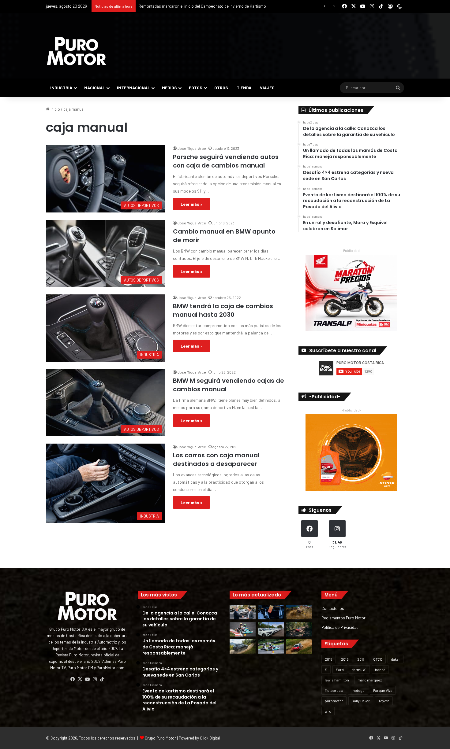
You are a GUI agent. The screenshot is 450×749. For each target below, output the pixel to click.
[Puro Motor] (76, 51)
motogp (358, 690)
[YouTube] (87, 679)
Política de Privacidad (339, 627)
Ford (340, 669)
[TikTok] (102, 679)
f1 (326, 669)
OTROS (221, 87)
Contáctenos (332, 608)
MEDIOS (169, 87)
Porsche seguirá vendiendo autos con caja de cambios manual (226, 161)
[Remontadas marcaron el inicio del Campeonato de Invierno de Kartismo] (271, 646)
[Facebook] (72, 679)
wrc (328, 711)
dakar (395, 659)
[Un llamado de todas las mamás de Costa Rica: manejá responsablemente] (271, 612)
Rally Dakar (361, 701)
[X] (80, 679)
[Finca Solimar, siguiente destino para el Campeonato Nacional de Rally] (299, 646)
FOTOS (195, 87)
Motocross (334, 690)
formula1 (359, 669)
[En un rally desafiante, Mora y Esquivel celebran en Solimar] (299, 629)
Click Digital (210, 738)
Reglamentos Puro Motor (343, 617)
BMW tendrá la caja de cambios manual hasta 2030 (223, 310)
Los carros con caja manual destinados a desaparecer (216, 459)
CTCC (377, 659)
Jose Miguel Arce (192, 148)
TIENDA (244, 87)
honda (380, 669)
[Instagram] (94, 679)
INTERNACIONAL (133, 87)
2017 (361, 659)
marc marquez (370, 680)
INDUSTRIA (61, 87)
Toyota (383, 701)
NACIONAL (94, 87)
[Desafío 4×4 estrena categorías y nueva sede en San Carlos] (299, 612)
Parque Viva (382, 690)
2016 (345, 659)
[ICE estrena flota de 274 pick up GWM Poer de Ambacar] (271, 629)
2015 (328, 659)
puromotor (334, 701)
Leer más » (191, 204)
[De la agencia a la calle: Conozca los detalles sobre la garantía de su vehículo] (243, 612)
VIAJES (267, 87)
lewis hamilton (337, 680)
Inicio (55, 109)
